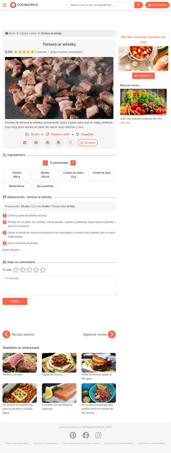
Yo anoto (90, 142)
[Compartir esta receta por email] (25, 142)
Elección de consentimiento (119, 443)
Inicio (11, 33)
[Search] (138, 5)
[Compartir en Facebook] (36, 142)
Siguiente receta (95, 334)
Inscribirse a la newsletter (151, 443)
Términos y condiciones (45, 443)
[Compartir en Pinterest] (47, 142)
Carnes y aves (28, 33)
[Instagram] (98, 437)
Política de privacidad (17, 443)
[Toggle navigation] (4, 5)
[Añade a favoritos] (70, 142)
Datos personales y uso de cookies (81, 443)
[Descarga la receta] (58, 142)
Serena (14, 249)
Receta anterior (23, 334)
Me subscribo (142, 75)
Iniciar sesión (158, 5)
